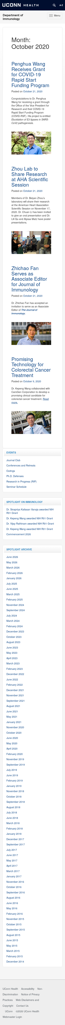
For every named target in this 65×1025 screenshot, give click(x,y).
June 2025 (12, 589)
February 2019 (14, 780)
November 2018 (15, 791)
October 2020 (13, 732)
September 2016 (15, 892)
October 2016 (13, 887)
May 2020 (11, 743)
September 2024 (15, 610)
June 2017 (12, 855)
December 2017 (15, 839)
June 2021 (12, 711)
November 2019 (15, 759)
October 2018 (13, 796)
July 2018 (11, 812)
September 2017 (15, 844)
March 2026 (13, 567)
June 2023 (12, 647)
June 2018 (12, 818)
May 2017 (11, 860)
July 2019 (11, 770)
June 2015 (12, 940)
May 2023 (11, 652)
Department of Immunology (13, 17)
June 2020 (12, 738)
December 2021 (15, 690)
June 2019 (12, 775)
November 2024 (15, 605)
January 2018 (13, 833)
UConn (9, 1011)
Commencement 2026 (18, 534)
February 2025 (14, 599)
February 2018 (14, 828)
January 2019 (13, 786)
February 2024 (14, 626)
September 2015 (15, 929)
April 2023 (12, 658)
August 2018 (13, 807)
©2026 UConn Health (27, 1011)
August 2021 (13, 706)
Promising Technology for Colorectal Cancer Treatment (31, 366)
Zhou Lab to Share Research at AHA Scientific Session (29, 176)
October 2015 (13, 924)
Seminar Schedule (16, 486)
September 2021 (15, 700)
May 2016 (11, 908)
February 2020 (14, 754)
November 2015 (15, 919)
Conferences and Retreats (20, 465)
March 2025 (13, 594)
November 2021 (15, 695)
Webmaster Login (12, 1017)
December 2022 (15, 674)
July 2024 (11, 615)
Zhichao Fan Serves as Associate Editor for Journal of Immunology (29, 278)
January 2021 (13, 722)
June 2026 (12, 557)
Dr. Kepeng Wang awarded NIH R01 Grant (29, 518)
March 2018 (13, 823)
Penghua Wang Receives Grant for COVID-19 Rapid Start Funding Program (30, 74)
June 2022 (12, 679)
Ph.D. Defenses (15, 476)
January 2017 (13, 876)
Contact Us (22, 1005)
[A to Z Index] (61, 5)
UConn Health (10, 988)
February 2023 (14, 668)
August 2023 (13, 642)
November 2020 (15, 727)
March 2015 (13, 951)
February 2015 (14, 956)
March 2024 (13, 620)
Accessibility (27, 988)
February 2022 (14, 684)
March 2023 (13, 663)
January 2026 (13, 578)
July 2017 (11, 849)
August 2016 (13, 897)
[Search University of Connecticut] (54, 5)
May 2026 (11, 562)
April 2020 (12, 748)
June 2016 (12, 903)
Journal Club (13, 460)
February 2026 (14, 573)
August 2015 (13, 935)
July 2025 (11, 583)
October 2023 (13, 637)
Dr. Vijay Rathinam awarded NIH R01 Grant (30, 523)
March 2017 (13, 871)
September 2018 (15, 801)
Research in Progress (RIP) (21, 481)
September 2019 (15, 764)
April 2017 (12, 865)
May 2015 (11, 945)
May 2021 (11, 716)
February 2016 (14, 913)
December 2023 (15, 631)
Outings (10, 471)
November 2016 (15, 881)
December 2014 (15, 961)
